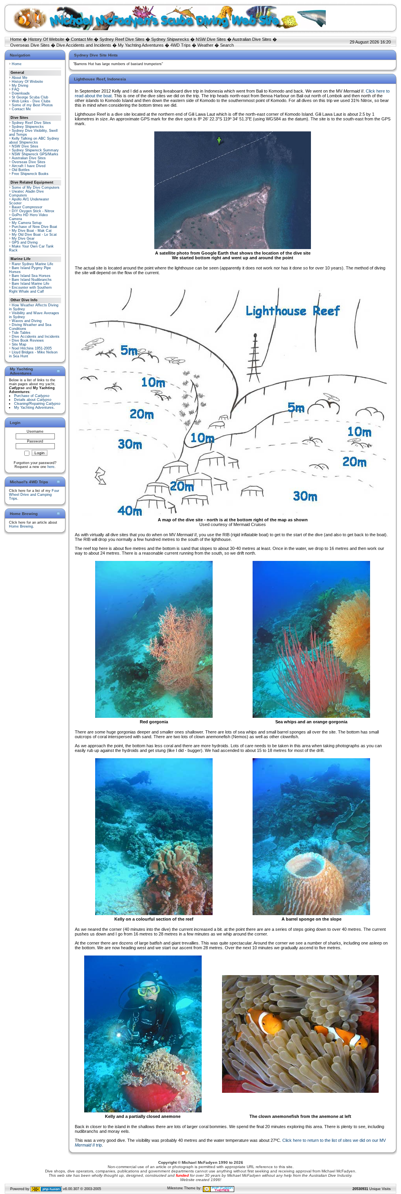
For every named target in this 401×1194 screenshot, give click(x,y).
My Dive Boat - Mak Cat (32, 231)
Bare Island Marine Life (30, 284)
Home (16, 39)
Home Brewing (21, 526)
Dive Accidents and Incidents (83, 45)
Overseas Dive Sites (30, 45)
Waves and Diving (27, 321)
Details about (32, 400)
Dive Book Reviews (28, 340)
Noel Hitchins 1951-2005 (32, 348)
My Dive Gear (23, 238)
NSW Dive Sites (211, 39)
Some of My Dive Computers (36, 187)
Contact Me (82, 39)
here (50, 467)
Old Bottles (21, 170)
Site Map (19, 344)
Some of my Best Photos (32, 105)
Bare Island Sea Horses (31, 276)
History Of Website (46, 39)
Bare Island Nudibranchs (32, 280)
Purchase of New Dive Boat (34, 227)
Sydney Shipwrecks (170, 39)
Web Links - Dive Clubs (31, 101)
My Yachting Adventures (141, 45)
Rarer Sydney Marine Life (32, 264)
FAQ (15, 89)
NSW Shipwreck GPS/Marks (35, 154)
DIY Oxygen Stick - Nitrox (33, 211)
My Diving (20, 85)
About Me (19, 78)
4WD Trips (180, 45)
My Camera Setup (27, 223)
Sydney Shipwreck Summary (35, 150)
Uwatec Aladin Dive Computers (26, 193)
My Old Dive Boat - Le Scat (34, 235)
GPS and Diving (25, 242)
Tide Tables (21, 333)
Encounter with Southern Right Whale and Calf (30, 289)
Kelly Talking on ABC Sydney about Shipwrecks (34, 140)
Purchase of (31, 396)
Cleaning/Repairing (37, 404)
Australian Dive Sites (251, 39)
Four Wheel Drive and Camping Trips (34, 495)
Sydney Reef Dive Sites (122, 39)
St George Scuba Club (30, 97)
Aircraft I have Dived (28, 166)
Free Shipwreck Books (30, 174)
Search (227, 45)
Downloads (21, 93)
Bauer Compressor (27, 207)
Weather (205, 45)
